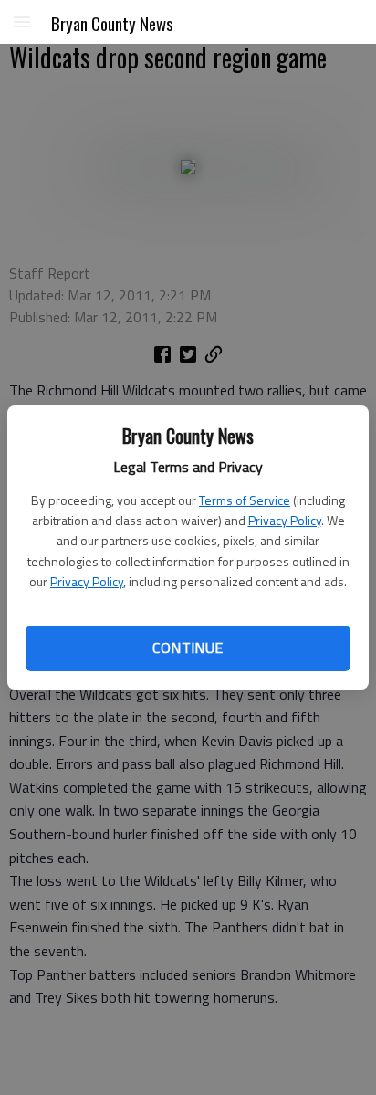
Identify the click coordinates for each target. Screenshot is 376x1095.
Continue (187, 647)
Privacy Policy (284, 520)
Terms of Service (244, 500)
